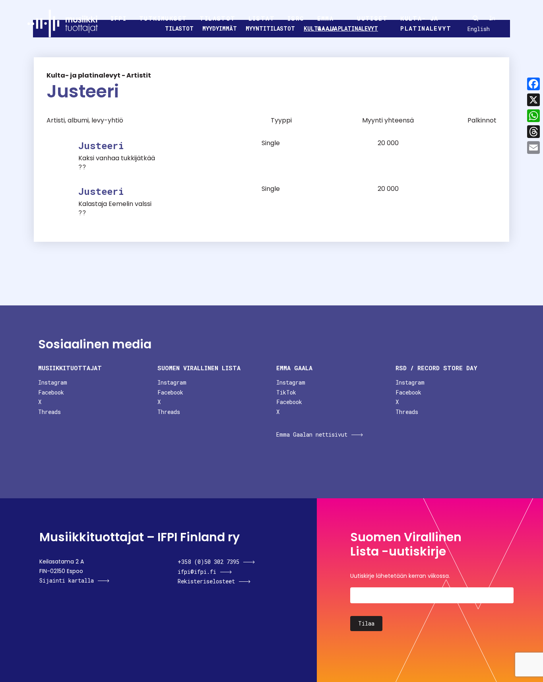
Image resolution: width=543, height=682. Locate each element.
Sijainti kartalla (66, 580)
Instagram (52, 382)
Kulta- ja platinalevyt (425, 23)
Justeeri (101, 145)
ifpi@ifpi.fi (197, 571)
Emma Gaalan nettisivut (311, 434)
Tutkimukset (163, 18)
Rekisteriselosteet (206, 581)
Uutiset (372, 18)
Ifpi (118, 18)
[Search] (475, 18)
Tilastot (217, 18)
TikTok (286, 392)
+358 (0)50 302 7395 (208, 561)
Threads (49, 412)
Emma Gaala (327, 23)
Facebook (51, 392)
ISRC (295, 18)
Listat (261, 18)
